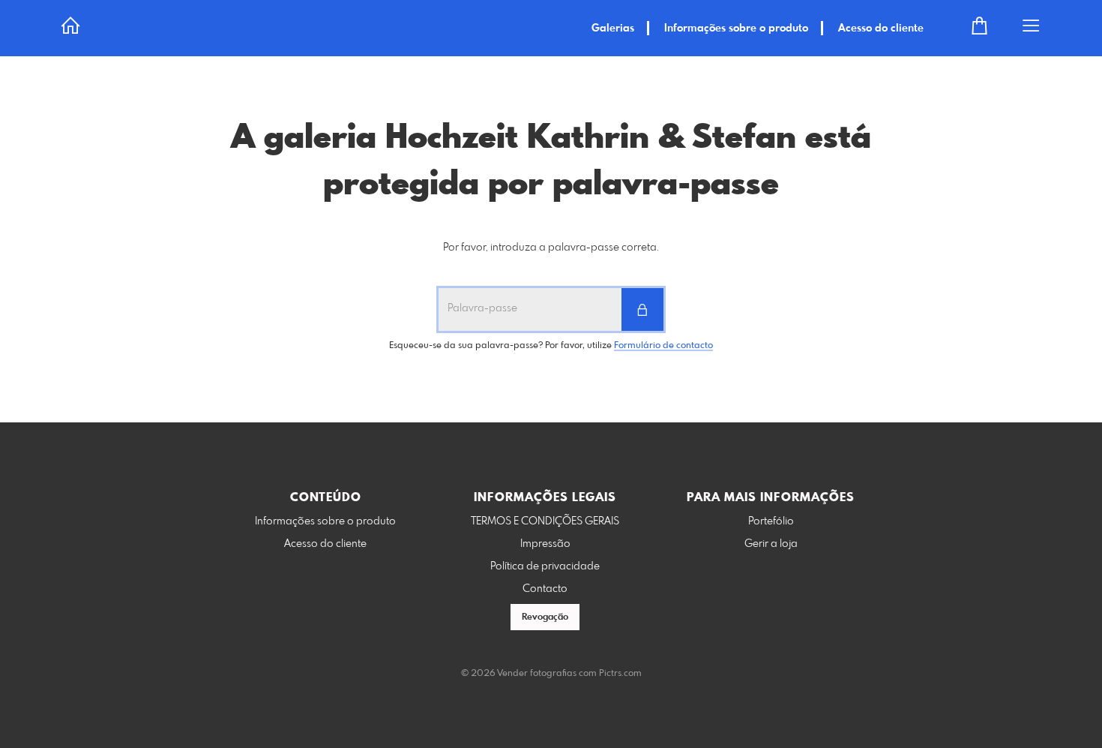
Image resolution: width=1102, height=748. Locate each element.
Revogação (545, 617)
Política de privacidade (545, 566)
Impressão (545, 544)
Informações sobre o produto (736, 28)
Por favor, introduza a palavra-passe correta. (551, 247)
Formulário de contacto (663, 345)
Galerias (612, 28)
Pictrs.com (620, 673)
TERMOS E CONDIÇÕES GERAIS (545, 521)
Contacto (545, 589)
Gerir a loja (771, 544)
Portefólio (771, 521)
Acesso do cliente (881, 28)
